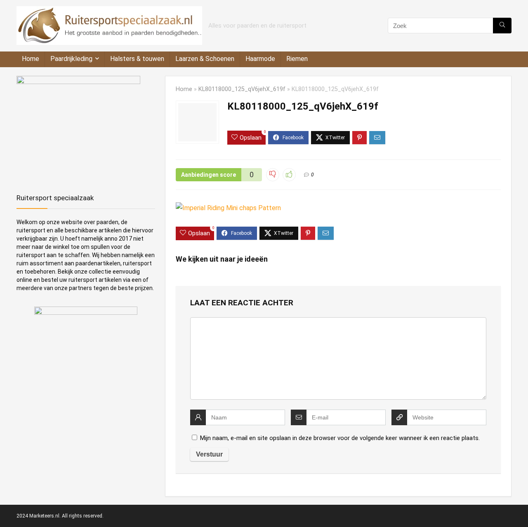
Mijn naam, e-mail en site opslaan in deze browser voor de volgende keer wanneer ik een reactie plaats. (340, 438)
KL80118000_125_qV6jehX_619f (241, 89)
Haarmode (260, 59)
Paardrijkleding (71, 59)
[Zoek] (502, 25)
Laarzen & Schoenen (204, 59)
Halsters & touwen (137, 59)
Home (30, 59)
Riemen (297, 59)
